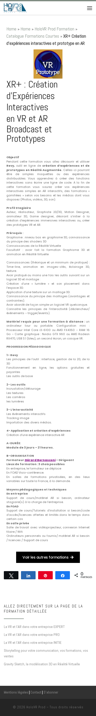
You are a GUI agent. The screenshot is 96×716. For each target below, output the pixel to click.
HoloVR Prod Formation (54, 29)
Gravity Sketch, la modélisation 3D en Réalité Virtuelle (42, 664)
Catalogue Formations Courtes (32, 36)
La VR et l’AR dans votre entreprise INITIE (32, 642)
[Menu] (89, 8)
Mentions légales (16, 692)
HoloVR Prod (36, 707)
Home (11, 29)
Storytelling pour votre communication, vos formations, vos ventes (46, 653)
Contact (35, 692)
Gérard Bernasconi (40, 460)
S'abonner (51, 692)
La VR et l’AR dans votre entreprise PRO (32, 634)
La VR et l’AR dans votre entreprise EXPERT (34, 626)
